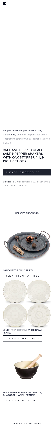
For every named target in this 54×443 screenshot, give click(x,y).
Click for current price (22, 172)
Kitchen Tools (20, 185)
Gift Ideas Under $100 (25, 182)
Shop (6, 130)
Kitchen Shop (17, 130)
